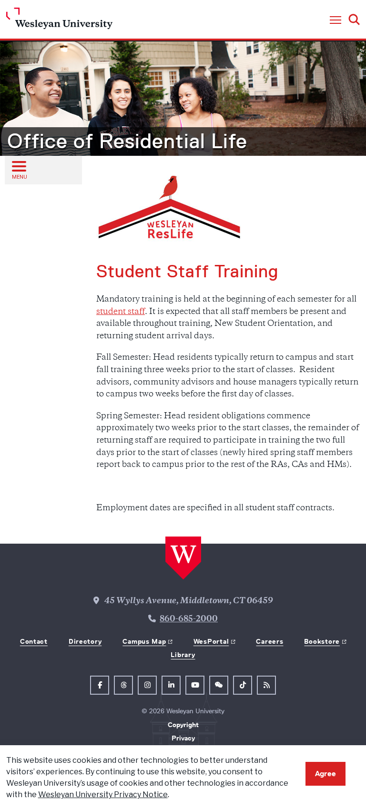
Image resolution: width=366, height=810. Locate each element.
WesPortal (211, 641)
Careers (269, 641)
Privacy (183, 738)
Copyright (183, 724)
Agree (325, 773)
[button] (335, 20)
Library (183, 654)
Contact (34, 641)
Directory (85, 641)
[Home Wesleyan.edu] (59, 21)
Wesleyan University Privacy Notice (103, 794)
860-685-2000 (189, 619)
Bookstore (321, 641)
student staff (120, 312)
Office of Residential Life (127, 141)
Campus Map (144, 641)
